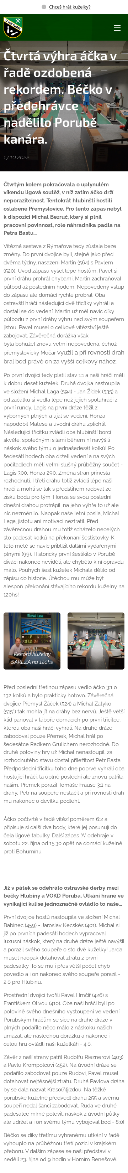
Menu (117, 27)
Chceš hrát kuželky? (70, 7)
